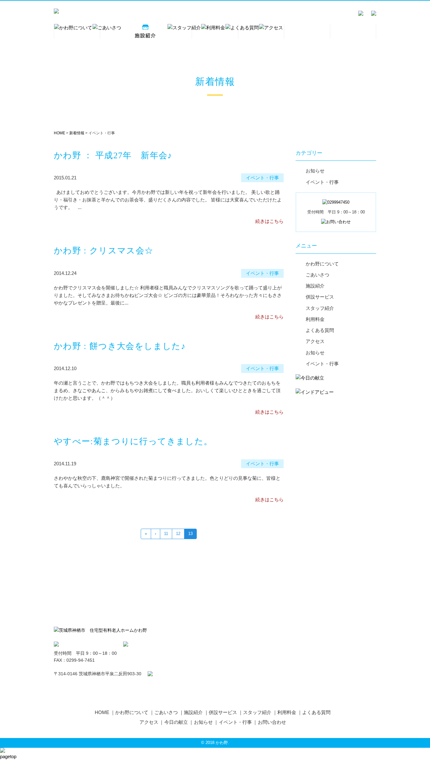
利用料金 (315, 319)
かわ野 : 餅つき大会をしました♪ (120, 346)
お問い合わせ (272, 722)
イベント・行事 (322, 182)
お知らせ (315, 170)
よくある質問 (320, 330)
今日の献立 (176, 722)
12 (178, 533)
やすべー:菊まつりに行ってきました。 (133, 441)
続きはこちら (269, 221)
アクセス (315, 341)
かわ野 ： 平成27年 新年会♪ (113, 155)
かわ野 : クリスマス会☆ (104, 250)
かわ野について (322, 263)
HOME (102, 712)
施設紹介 (315, 285)
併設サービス (320, 296)
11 (166, 533)
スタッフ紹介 (320, 308)
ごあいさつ (317, 274)
